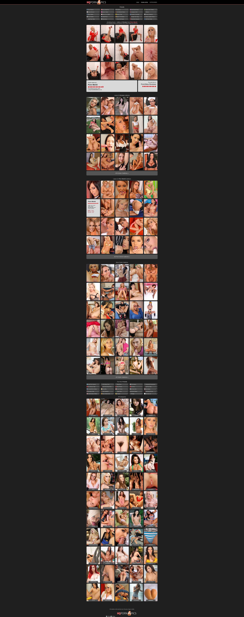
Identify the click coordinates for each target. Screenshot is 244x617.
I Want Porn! (105, 16)
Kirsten (125, 22)
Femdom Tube (91, 391)
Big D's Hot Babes (120, 16)
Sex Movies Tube (91, 386)
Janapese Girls (134, 12)
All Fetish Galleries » (122, 377)
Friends (122, 7)
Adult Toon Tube (91, 19)
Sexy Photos (119, 386)
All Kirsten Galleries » (122, 173)
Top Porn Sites (149, 386)
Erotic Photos (119, 389)
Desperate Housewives (150, 384)
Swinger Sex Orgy (135, 16)
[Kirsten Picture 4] (136, 34)
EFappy (132, 393)
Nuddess (119, 9)
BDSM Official (134, 391)
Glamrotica (104, 19)
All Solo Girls (133, 389)
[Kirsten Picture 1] (93, 34)
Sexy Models (91, 16)
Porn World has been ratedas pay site (95, 86)
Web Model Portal (135, 9)
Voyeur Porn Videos (150, 9)
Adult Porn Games (92, 384)
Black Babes (90, 14)
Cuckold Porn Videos (92, 389)
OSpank (118, 393)
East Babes (148, 389)
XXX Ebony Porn (105, 384)
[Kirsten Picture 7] (108, 52)
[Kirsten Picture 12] (108, 71)
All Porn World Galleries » (122, 256)
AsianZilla (104, 389)
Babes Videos (105, 12)
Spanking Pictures (149, 391)
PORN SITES (144, 2)
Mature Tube (119, 14)
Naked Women (91, 12)
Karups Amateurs (149, 14)
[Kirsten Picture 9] (136, 52)
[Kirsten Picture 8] (122, 52)
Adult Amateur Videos (92, 393)
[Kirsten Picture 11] (93, 71)
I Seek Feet (119, 391)
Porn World (133, 22)
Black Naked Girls (106, 393)
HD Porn (133, 386)
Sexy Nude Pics (105, 9)
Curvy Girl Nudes (120, 19)
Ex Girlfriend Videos (121, 12)
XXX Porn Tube (149, 19)
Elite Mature (133, 384)
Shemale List (148, 393)
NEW (137, 2)
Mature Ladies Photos (150, 16)
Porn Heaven (91, 9)
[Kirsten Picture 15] (151, 71)
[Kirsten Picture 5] (151, 34)
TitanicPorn (119, 384)
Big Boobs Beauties (135, 19)
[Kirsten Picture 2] (108, 34)
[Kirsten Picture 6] (93, 52)
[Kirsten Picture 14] (136, 71)
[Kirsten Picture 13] (122, 71)
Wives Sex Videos (106, 14)
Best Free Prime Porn (106, 386)
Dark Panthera (105, 391)
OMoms (147, 12)
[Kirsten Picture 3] (122, 34)
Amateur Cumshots (135, 14)
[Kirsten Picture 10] (151, 52)
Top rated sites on (148, 83)
